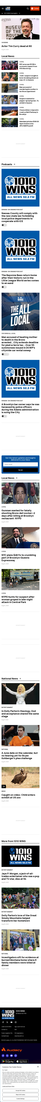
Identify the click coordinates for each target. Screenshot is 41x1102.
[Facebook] (3, 1022)
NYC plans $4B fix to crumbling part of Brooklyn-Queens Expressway (19, 557)
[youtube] (11, 1022)
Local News (8, 478)
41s (5, 287)
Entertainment (7, 707)
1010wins (5, 42)
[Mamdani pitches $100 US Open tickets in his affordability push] (10, 122)
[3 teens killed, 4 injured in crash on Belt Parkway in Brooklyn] (10, 111)
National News (10, 678)
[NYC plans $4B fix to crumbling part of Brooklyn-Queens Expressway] (20, 537)
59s (5, 416)
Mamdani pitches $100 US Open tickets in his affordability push (29, 123)
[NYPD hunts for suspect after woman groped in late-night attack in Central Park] (20, 579)
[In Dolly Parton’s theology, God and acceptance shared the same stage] (20, 693)
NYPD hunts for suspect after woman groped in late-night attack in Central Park (18, 599)
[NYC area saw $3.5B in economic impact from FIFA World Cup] (10, 65)
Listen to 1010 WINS (6, 1026)
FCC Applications (19, 1033)
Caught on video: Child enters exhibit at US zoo (18, 796)
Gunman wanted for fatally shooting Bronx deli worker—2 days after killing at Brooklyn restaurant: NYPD (18, 514)
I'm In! (20, 470)
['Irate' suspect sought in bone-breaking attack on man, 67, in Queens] (10, 76)
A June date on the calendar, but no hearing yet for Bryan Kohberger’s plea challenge (20, 755)
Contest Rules (5, 1036)
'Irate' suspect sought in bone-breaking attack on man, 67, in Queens (28, 78)
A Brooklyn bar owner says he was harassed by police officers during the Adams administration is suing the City (20, 408)
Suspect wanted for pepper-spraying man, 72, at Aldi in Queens (29, 101)
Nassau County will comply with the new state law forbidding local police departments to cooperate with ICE (19, 217)
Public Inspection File (7, 1033)
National (5, 749)
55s (5, 225)
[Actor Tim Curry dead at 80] (20, 28)
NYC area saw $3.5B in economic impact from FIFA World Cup (28, 66)
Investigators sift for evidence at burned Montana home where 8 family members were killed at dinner (20, 961)
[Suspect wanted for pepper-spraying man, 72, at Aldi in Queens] (10, 99)
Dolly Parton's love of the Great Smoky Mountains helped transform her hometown (19, 918)
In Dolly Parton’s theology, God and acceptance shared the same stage (20, 713)
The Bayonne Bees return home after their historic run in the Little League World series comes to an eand (20, 279)
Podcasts (7, 164)
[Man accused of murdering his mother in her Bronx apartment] (10, 88)
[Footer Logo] (20, 1050)
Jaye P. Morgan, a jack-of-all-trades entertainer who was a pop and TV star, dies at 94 (20, 876)
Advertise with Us (19, 1036)
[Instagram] (15, 1022)
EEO (16, 1029)
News (3, 791)
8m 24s (6, 354)
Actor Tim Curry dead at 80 (17, 46)
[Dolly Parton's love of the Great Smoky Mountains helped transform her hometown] (20, 898)
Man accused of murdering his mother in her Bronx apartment (28, 89)
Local (21, 61)
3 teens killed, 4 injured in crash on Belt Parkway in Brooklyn (29, 112)
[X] (7, 1022)
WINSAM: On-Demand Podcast (12, 209)
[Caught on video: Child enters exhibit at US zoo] (20, 777)
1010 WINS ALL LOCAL (9, 333)
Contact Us (4, 1029)
